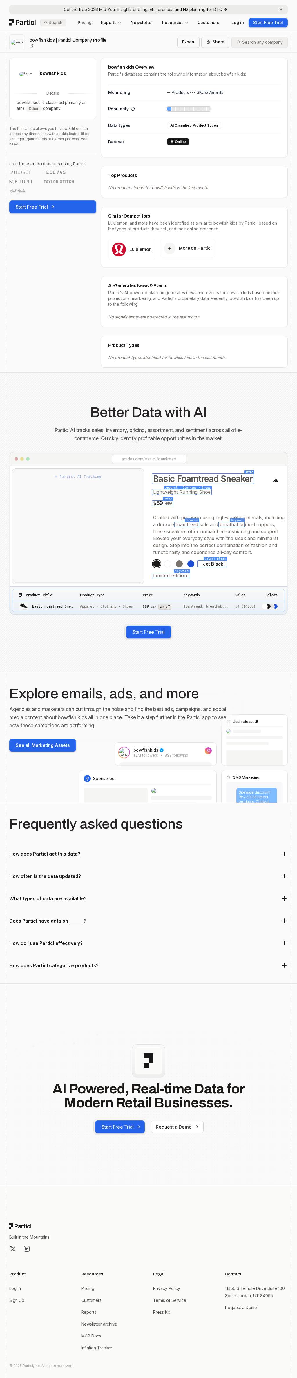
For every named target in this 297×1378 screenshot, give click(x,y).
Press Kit (161, 1312)
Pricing (85, 22)
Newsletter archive (99, 1324)
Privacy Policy (166, 1288)
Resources (173, 22)
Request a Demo (174, 1127)
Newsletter (142, 22)
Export (188, 41)
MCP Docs (91, 1335)
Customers (208, 22)
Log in (237, 22)
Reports (109, 22)
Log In (15, 1288)
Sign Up (16, 1300)
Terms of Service (169, 1300)
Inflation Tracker (96, 1347)
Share (218, 41)
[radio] (157, 564)
